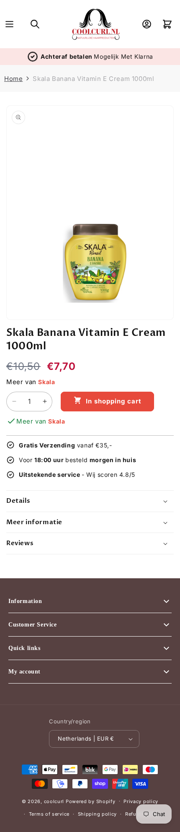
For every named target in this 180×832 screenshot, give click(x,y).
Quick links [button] (24, 648)
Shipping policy (97, 814)
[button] (9, 24)
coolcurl (54, 801)
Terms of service (49, 814)
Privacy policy (140, 801)
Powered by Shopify (91, 801)
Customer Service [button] (32, 624)
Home (13, 78)
